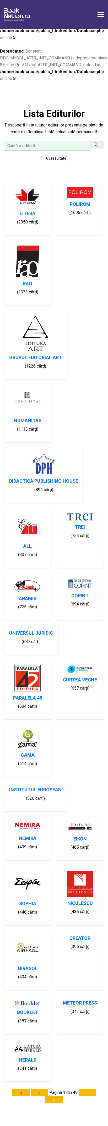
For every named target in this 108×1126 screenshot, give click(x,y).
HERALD (27, 1060)
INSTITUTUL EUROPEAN (35, 789)
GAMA (28, 755)
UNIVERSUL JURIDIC (31, 633)
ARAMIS (27, 598)
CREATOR (79, 938)
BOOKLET (27, 1012)
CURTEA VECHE (80, 680)
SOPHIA (27, 903)
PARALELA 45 (27, 698)
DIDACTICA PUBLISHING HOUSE (43, 481)
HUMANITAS (27, 420)
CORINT (80, 595)
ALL (27, 546)
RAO (27, 283)
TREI (80, 527)
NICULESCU (80, 903)
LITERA (27, 213)
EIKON (80, 839)
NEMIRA (27, 838)
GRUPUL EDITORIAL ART (35, 357)
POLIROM (80, 204)
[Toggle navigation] (101, 15)
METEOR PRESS (80, 1003)
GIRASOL (27, 968)
